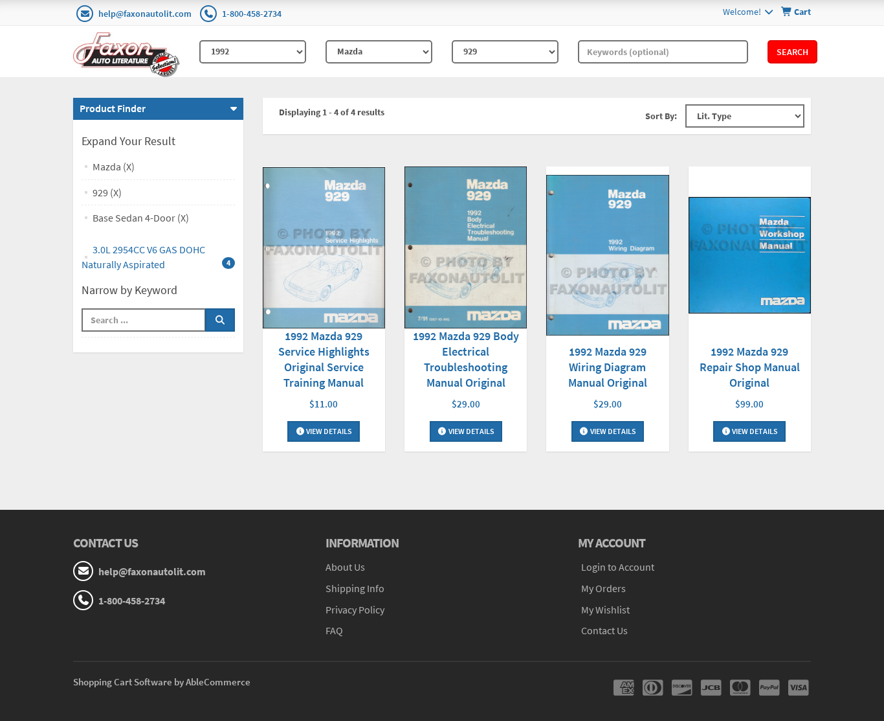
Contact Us (604, 630)
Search (792, 52)
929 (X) (107, 192)
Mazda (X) (114, 166)
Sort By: (661, 116)
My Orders (603, 588)
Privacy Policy (355, 609)
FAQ (334, 630)
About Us (345, 566)
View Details (328, 431)
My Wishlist (605, 609)
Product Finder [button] (113, 108)
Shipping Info (355, 588)
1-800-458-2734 (252, 13)
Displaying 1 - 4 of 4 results (331, 112)
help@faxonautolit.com (145, 13)
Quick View (323, 249)
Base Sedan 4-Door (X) (141, 217)
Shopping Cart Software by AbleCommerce (161, 682)
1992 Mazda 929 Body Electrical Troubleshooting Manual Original (466, 359)
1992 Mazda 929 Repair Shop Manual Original (750, 367)
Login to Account (617, 566)
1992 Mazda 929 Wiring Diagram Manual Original (607, 367)
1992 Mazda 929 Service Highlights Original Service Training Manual (324, 359)
